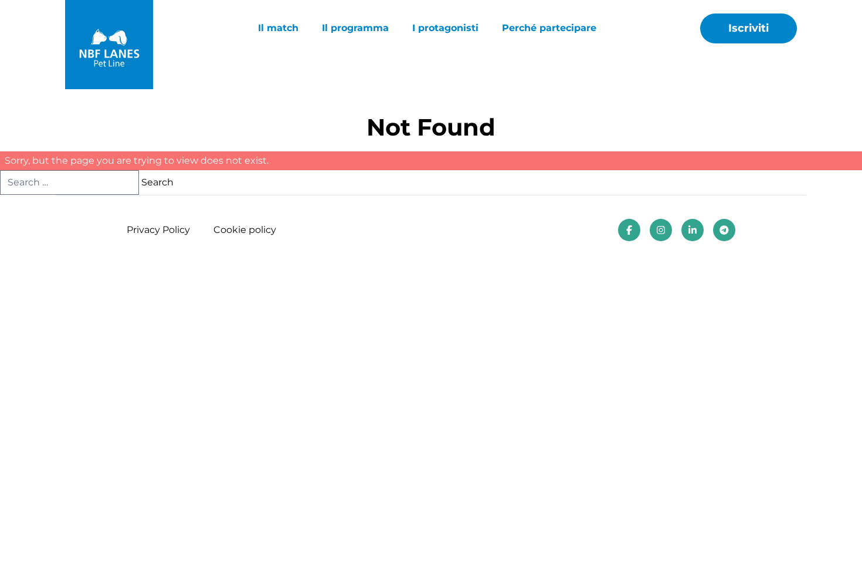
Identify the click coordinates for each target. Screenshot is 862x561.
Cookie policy (244, 229)
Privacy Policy (158, 229)
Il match (278, 27)
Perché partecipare (549, 27)
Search (157, 182)
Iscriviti (748, 28)
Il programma (355, 27)
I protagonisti (445, 27)
